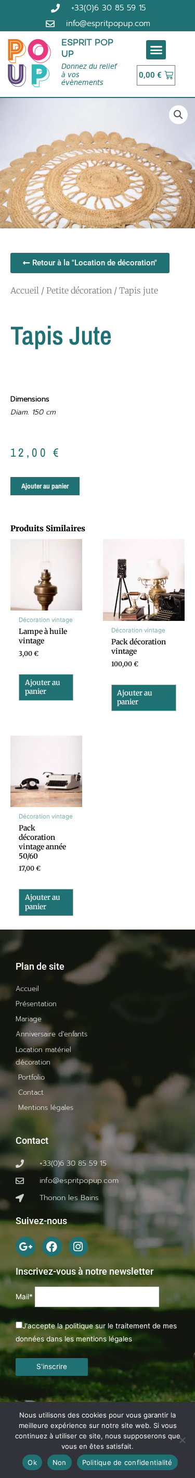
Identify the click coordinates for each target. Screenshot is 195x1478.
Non (60, 1462)
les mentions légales (98, 1339)
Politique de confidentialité (127, 1462)
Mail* (24, 1297)
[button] (156, 50)
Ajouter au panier (45, 486)
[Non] (182, 1440)
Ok (32, 1462)
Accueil (24, 290)
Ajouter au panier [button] (42, 687)
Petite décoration (79, 290)
